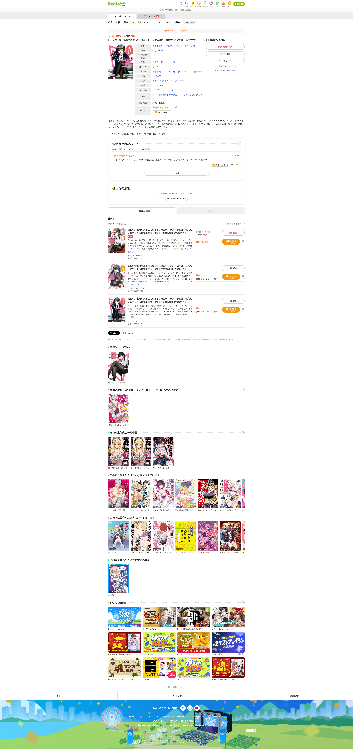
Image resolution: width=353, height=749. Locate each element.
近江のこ (111, 595)
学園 (174, 71)
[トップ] (114, 4)
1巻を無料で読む (225, 46)
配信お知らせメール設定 (225, 70)
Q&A (157, 716)
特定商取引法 (144, 725)
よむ (154, 54)
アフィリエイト (159, 720)
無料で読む (233, 233)
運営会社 (211, 725)
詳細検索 (294, 695)
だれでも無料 (166, 80)
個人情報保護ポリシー (190, 720)
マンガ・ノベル (122, 16)
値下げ (155, 80)
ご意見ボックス (201, 716)
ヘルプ (149, 716)
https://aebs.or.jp (147, 744)
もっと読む (135, 284)
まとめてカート (236, 223)
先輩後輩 (198, 71)
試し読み (233, 268)
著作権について (159, 725)
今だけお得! (179, 80)
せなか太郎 (157, 50)
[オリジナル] (143, 22)
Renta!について (135, 716)
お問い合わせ (168, 716)
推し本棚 (226, 54)
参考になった (221, 164)
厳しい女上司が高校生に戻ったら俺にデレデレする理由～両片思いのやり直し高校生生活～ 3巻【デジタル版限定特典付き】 (160, 300)
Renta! (110, 339)
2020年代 (156, 76)
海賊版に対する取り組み (193, 725)
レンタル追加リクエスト (225, 66)
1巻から (111, 224)
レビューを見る (175, 173)
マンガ (155, 66)
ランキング (176, 695)
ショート (152, 16)
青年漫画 (156, 71)
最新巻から (121, 224)
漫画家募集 (174, 725)
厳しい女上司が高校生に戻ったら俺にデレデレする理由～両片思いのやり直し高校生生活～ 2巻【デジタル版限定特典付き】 (160, 267)
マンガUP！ (158, 85)
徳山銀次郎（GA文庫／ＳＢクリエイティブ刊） (174, 45)
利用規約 (173, 720)
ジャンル (188, 22)
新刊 (59, 695)
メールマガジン (217, 716)
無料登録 (240, 4)
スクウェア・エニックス (163, 62)
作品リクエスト (184, 716)
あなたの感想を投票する (175, 198)
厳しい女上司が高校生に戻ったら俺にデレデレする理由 (177, 96)
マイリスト (226, 60)
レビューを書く (163, 112)
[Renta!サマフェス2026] (123, 4)
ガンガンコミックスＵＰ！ (164, 90)
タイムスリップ (185, 71)
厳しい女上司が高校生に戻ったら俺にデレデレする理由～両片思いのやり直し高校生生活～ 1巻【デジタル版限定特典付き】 (160, 231)
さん (132, 155)
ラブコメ (166, 71)
